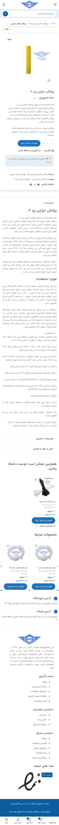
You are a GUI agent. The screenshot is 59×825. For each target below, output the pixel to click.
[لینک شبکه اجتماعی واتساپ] (34, 185)
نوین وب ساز (15, 811)
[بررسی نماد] (39, 775)
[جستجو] (5, 13)
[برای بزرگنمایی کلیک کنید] (49, 81)
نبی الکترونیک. (17, 803)
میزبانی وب (45, 811)
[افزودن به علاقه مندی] (36, 480)
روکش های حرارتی (18, 23)
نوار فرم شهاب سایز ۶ (46, 567)
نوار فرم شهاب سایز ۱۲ (18, 567)
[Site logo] (29, 4)
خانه (53, 23)
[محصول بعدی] (3, 29)
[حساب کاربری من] (4, 5)
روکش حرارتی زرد (39, 179)
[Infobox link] (29, 611)
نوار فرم (52, 573)
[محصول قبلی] (9, 29)
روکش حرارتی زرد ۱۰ (26, 132)
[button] (43, 520)
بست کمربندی (49, 507)
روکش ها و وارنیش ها (38, 23)
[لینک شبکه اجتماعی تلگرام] (31, 185)
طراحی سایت (32, 811)
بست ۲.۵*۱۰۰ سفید (47, 501)
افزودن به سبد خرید (29, 143)
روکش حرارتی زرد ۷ (22, 179)
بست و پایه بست (48, 505)
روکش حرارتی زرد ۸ (45, 132)
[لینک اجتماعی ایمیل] (38, 185)
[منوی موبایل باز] (55, 5)
